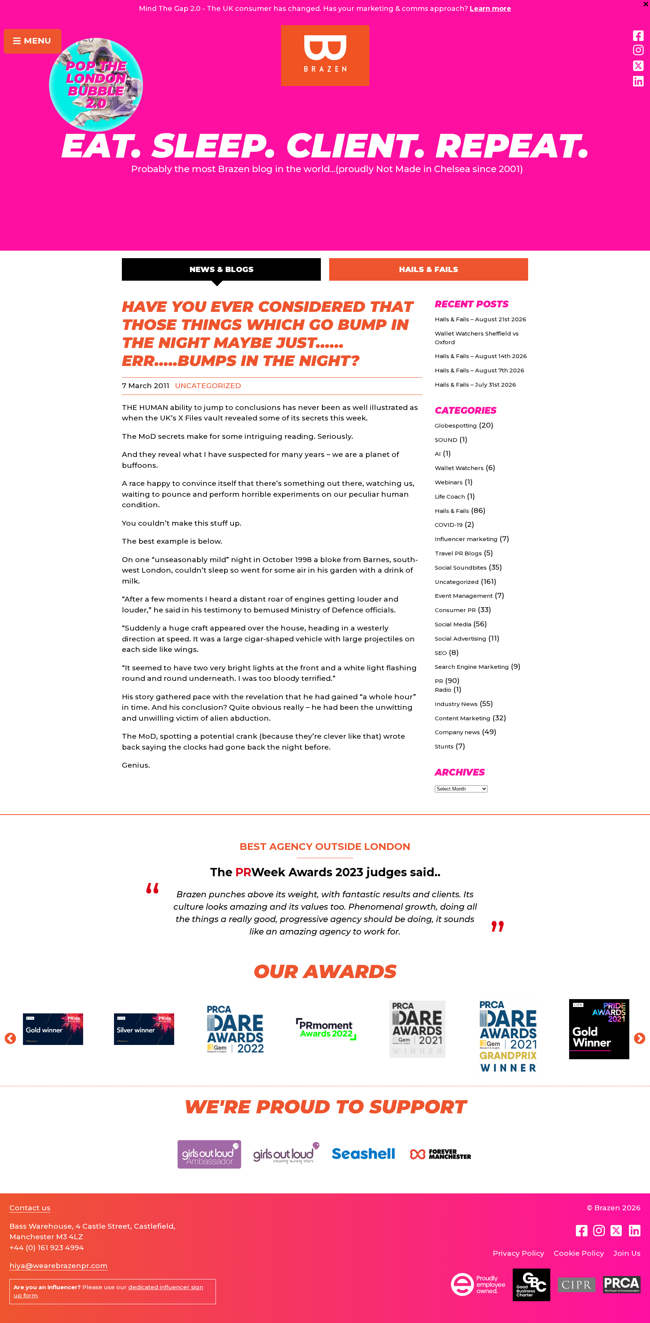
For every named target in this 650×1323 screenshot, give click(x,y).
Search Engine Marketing (472, 666)
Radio (443, 689)
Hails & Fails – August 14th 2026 (481, 356)
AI (438, 453)
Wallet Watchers (459, 468)
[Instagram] (638, 50)
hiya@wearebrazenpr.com (58, 1265)
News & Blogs (222, 269)
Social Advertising (460, 638)
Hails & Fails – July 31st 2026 (475, 384)
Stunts (444, 746)
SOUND (446, 439)
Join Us (627, 1253)
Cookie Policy (579, 1253)
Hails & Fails (428, 269)
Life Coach (450, 496)
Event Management (464, 595)
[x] (638, 66)
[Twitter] (617, 1230)
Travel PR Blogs (458, 553)
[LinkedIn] (638, 81)
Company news (457, 732)
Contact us (29, 1208)
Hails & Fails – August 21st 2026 (480, 319)
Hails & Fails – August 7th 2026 (479, 370)
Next (637, 1036)
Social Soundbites (461, 567)
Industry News (456, 704)
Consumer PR (455, 610)
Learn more (490, 9)
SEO (441, 652)
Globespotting (456, 425)
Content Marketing (463, 718)
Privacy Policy (518, 1253)
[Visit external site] (209, 1174)
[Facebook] (638, 36)
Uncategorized (208, 385)
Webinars (449, 482)
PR (439, 681)
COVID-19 (449, 524)
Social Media (453, 624)
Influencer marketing (466, 539)
